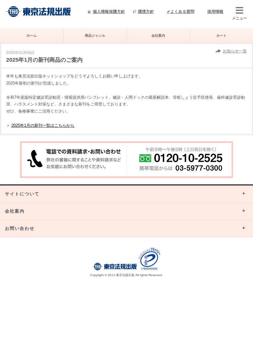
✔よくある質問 (180, 11)
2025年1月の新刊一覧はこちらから (42, 125)
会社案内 (158, 35)
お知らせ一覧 (235, 51)
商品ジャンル (95, 35)
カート (221, 35)
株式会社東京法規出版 (38, 11)
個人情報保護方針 (109, 11)
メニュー (239, 18)
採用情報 (215, 11)
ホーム (32, 35)
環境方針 (146, 11)
